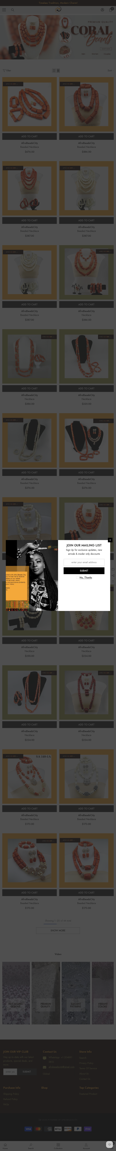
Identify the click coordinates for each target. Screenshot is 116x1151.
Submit (84, 570)
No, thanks (86, 577)
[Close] (110, 540)
